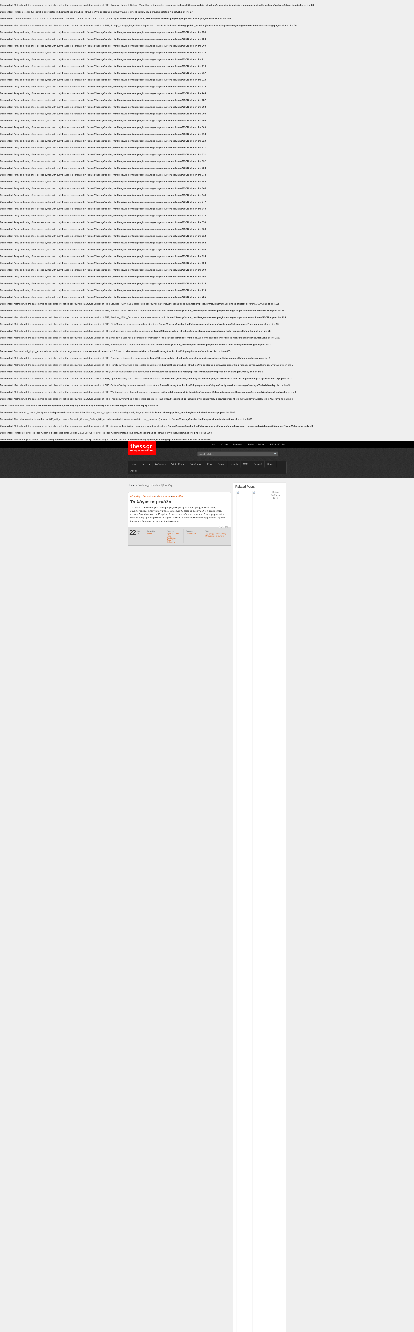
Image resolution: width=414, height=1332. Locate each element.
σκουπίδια (177, 496)
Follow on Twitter (256, 444)
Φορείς (270, 464)
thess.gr (141, 448)
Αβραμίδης (135, 496)
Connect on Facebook (231, 444)
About (133, 470)
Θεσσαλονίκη (149, 496)
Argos (149, 534)
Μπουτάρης (164, 496)
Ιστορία (234, 464)
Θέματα (221, 464)
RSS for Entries (277, 444)
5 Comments (191, 534)
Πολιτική (258, 464)
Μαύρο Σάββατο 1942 (275, 495)
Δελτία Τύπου (178, 464)
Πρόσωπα (171, 542)
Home (212, 444)
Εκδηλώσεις (196, 464)
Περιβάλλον (171, 538)
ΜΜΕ (245, 464)
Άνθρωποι (160, 464)
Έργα (209, 464)
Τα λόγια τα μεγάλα (150, 501)
